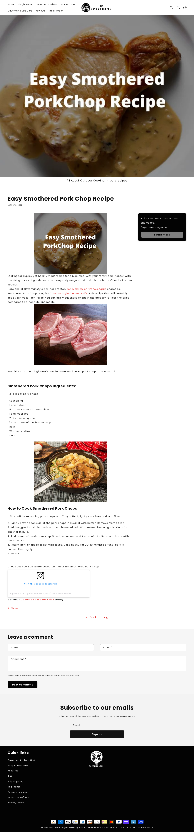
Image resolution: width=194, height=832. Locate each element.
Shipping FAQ (15, 781)
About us (13, 770)
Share (14, 608)
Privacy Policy (16, 802)
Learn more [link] (162, 234)
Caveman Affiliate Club (22, 760)
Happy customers (18, 765)
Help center (15, 786)
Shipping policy (145, 827)
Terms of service (18, 792)
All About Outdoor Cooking (86, 180)
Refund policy (94, 827)
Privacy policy (110, 827)
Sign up (97, 734)
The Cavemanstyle (58, 827)
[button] (171, 7)
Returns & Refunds (19, 797)
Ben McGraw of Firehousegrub (87, 289)
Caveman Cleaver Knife (37, 599)
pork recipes (118, 180)
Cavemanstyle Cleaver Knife (68, 293)
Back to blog (99, 617)
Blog (10, 776)
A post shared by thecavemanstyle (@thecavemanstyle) (40, 593)
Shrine (82, 827)
